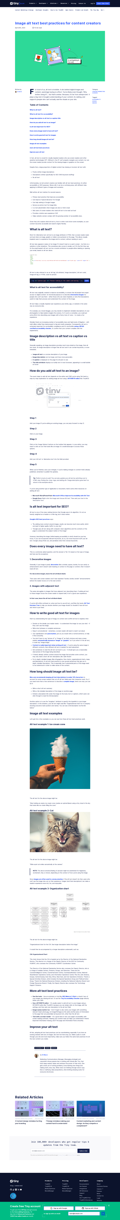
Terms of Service (72, 1155)
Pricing (73, 3)
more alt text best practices (39, 148)
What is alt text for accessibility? (41, 114)
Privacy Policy (61, 1155)
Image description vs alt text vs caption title (45, 118)
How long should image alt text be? (42, 139)
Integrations (83, 1188)
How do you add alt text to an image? (43, 122)
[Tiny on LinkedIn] (16, 1190)
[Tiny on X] (18, 1190)
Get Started (83, 1186)
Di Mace (19, 91)
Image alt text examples (38, 143)
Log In (93, 3)
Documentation (84, 1184)
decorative (54, 564)
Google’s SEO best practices (40, 519)
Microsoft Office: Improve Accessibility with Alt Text (71, 495)
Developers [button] (42, 3)
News (98, 1193)
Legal (98, 1198)
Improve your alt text (37, 152)
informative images (77, 295)
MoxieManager (49, 1191)
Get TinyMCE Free (85, 1197)
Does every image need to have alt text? (44, 131)
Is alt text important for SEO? (40, 127)
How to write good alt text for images (43, 135)
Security (99, 1200)
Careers (99, 1189)
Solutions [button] (53, 3)
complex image (69, 681)
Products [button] (32, 3)
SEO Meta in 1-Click (69, 996)
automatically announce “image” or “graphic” (53, 640)
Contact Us (82, 3)
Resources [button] (64, 3)
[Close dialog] (109, 1206)
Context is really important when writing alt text (49, 645)
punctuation (51, 634)
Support (82, 1193)
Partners (99, 1191)
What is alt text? (35, 110)
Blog (81, 1195)
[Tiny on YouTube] (21, 1190)
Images (94, 103)
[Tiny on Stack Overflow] (14, 1190)
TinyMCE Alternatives (86, 1200)
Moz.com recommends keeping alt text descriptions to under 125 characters (56, 677)
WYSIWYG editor (74, 378)
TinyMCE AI (48, 1186)
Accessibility (96, 99)
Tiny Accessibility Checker (70, 998)
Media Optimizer (50, 1188)
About (98, 1184)
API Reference (84, 1191)
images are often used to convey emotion (48, 879)
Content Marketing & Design (98, 92)
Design (94, 101)
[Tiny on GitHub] (11, 1190)
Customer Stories (102, 1186)
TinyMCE (47, 1184)
